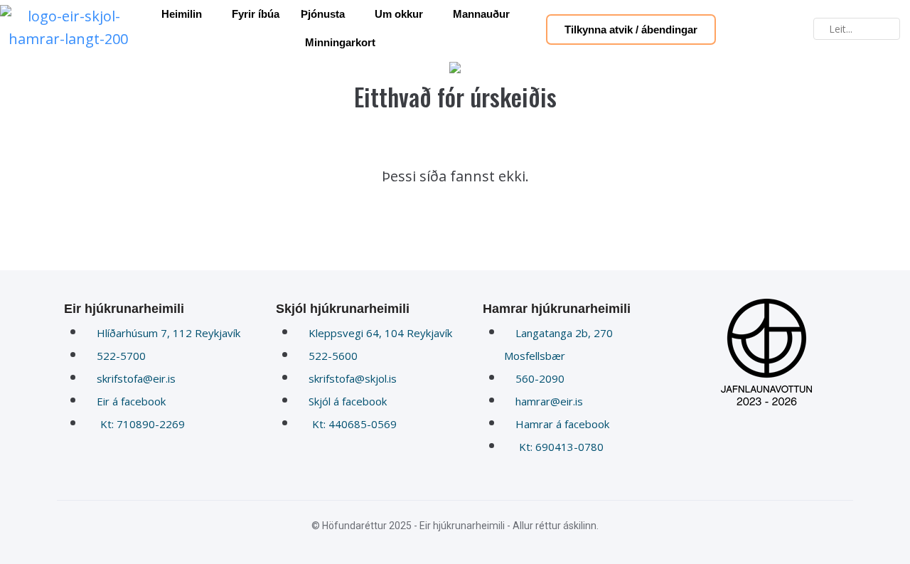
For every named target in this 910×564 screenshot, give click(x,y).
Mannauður (481, 14)
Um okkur (399, 14)
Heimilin (181, 14)
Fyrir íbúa (255, 14)
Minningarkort (340, 42)
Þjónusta (323, 14)
